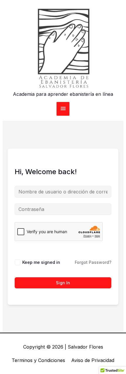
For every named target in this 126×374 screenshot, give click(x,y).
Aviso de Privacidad (92, 360)
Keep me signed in (41, 262)
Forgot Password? (93, 262)
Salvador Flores (85, 347)
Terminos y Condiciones (38, 360)
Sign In (63, 282)
